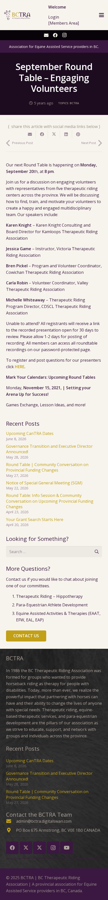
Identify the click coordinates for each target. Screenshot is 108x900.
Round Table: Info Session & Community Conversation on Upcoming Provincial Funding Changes (49, 501)
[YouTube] (66, 848)
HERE (19, 366)
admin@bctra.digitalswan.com (44, 821)
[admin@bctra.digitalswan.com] (11, 821)
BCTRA (74, 103)
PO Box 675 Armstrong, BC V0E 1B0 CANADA (58, 830)
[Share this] (42, 134)
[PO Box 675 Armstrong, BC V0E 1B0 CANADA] (11, 830)
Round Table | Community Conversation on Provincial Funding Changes (47, 467)
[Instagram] (64, 35)
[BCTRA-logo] (17, 15)
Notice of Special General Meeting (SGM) (44, 483)
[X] (26, 848)
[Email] (46, 35)
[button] (101, 15)
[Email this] (30, 134)
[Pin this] (78, 134)
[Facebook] (55, 35)
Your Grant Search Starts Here (34, 519)
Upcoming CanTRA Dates (29, 433)
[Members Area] (63, 23)
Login (53, 17)
